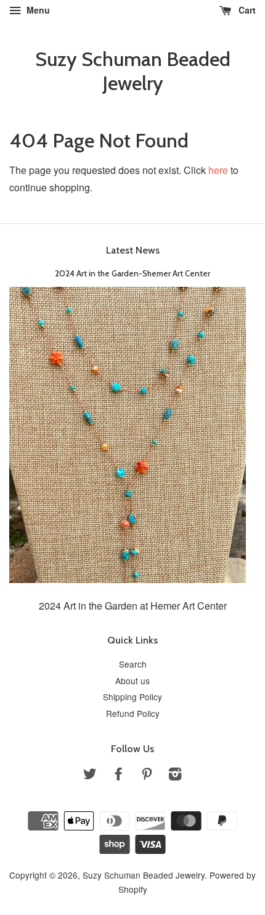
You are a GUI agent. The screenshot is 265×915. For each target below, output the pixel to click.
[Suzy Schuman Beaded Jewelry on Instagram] (175, 775)
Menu (37, 10)
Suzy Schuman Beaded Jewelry (132, 71)
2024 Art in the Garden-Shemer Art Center (132, 273)
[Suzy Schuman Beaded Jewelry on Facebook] (118, 775)
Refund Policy (133, 713)
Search (133, 664)
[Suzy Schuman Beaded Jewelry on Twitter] (90, 775)
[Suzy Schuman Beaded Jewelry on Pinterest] (146, 775)
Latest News (133, 250)
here (218, 170)
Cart (246, 10)
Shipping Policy (132, 696)
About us (132, 680)
